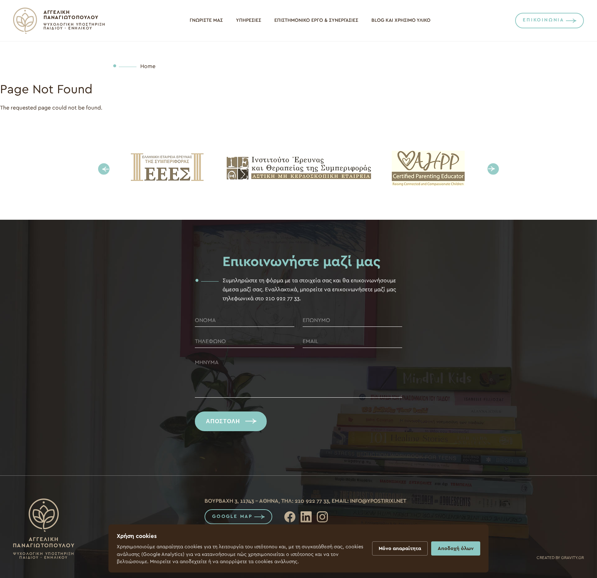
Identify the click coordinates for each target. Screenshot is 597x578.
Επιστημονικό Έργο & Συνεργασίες (316, 20)
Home (147, 66)
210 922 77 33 (312, 501)
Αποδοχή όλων (456, 548)
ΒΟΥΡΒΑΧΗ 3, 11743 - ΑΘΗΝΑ (241, 501)
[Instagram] (322, 516)
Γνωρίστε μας (206, 20)
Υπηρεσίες (248, 20)
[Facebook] (289, 516)
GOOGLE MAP (232, 516)
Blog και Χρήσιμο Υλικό (400, 20)
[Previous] (104, 169)
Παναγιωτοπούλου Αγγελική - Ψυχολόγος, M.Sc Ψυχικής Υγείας (59, 21)
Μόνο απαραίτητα (400, 548)
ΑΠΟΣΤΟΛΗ (223, 421)
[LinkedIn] (306, 516)
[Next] (493, 169)
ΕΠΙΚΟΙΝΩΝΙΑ (543, 20)
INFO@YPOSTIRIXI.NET (378, 501)
